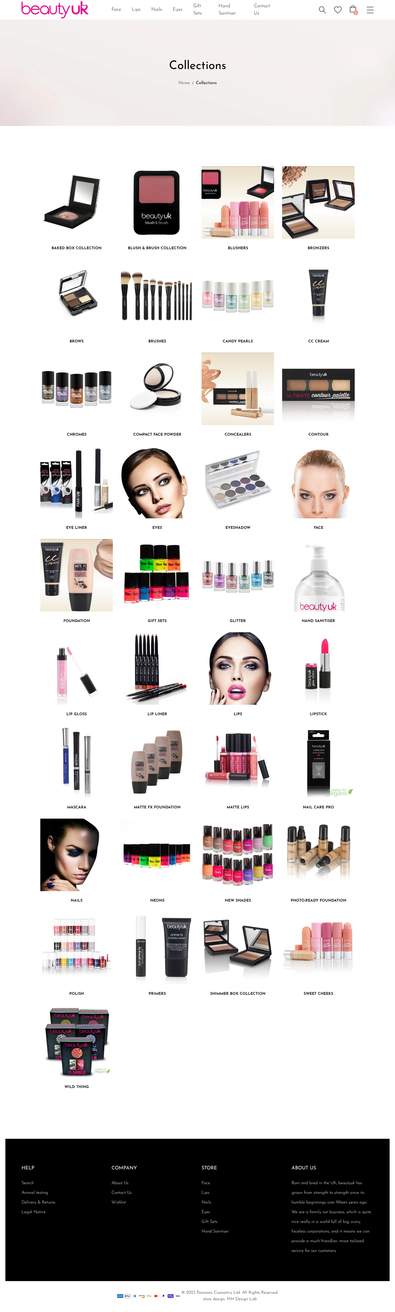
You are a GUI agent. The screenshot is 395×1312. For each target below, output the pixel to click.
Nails (206, 1202)
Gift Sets (209, 1222)
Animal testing (34, 1193)
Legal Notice (33, 1212)
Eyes (206, 1212)
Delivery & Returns (38, 1202)
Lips (205, 1193)
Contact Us (122, 1193)
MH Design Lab (242, 1299)
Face (206, 1183)
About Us (120, 1183)
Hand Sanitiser (215, 1231)
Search (27, 1183)
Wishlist (119, 1202)
